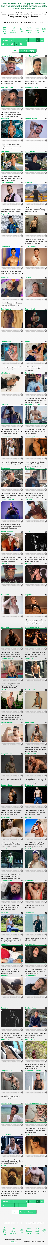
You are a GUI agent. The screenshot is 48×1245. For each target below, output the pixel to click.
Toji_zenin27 (5, 151)
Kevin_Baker (29, 722)
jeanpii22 (28, 563)
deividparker (29, 214)
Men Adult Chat (37, 30)
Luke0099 (4, 404)
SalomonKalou (6, 785)
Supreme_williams (32, 437)
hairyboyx (4, 278)
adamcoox (5, 1039)
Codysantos (5, 468)
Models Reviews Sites (29, 30)
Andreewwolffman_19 (33, 1103)
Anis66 (3, 1166)
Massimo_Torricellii (32, 404)
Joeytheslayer (6, 309)
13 (12, 44)
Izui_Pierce (5, 627)
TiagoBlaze (29, 595)
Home (15, 51)
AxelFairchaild (30, 754)
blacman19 (5, 563)
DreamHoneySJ (31, 975)
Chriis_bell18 (30, 151)
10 (42, 40)
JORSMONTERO (7, 532)
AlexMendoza (30, 1134)
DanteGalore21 (6, 1103)
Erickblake (29, 785)
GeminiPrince (30, 849)
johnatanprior (6, 690)
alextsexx (4, 913)
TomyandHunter (7, 754)
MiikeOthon (5, 373)
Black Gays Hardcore (13, 30)
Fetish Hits (13, 1242)
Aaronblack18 (30, 1039)
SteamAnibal (5, 246)
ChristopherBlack (7, 499)
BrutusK (28, 817)
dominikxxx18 (30, 880)
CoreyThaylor (6, 1134)
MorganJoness (6, 1071)
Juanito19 (4, 1008)
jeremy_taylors (6, 56)
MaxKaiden (29, 658)
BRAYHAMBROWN (32, 627)
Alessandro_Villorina (33, 1071)
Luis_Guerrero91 (7, 182)
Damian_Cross (30, 1008)
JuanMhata (5, 975)
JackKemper (29, 373)
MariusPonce (6, 849)
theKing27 (29, 499)
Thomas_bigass (31, 119)
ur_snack (28, 182)
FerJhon (28, 278)
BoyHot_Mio (5, 214)
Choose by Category (27, 51)
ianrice (27, 341)
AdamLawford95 (7, 658)
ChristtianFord (30, 246)
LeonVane (4, 944)
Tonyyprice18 (30, 309)
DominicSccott (6, 437)
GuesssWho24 (6, 880)
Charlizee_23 (30, 944)
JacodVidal (5, 595)
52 (21, 44)
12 (7, 44)
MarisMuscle (29, 913)
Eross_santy (5, 817)
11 (3, 44)
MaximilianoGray (7, 87)
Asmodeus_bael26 (32, 87)
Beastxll (28, 1166)
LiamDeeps (29, 532)
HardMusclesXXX (31, 56)
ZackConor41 (30, 690)
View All (5, 40)
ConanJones (30, 468)
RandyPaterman (7, 722)
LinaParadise (6, 341)
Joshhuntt (5, 119)
